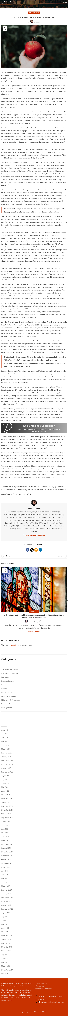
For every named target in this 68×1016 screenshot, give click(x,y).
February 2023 (6, 890)
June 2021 (5, 958)
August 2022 (5, 913)
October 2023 (6, 859)
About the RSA (41, 983)
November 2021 (7, 947)
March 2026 (5, 749)
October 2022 (6, 905)
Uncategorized (6, 707)
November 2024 (7, 810)
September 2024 (7, 817)
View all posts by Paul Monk (34, 535)
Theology (39, 544)
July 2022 (4, 916)
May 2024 (4, 833)
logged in (14, 645)
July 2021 (4, 954)
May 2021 (4, 962)
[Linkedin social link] (40, 550)
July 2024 (4, 825)
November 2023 (7, 855)
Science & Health (7, 704)
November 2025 (7, 764)
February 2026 (6, 753)
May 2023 (4, 878)
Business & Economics (9, 673)
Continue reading (34, 631)
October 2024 (6, 814)
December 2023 (7, 852)
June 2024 (5, 829)
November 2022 (7, 901)
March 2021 (5, 966)
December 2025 (7, 760)
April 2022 (5, 928)
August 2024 (5, 821)
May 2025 (4, 787)
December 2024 (7, 806)
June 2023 (5, 874)
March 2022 (5, 932)
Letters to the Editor (8, 696)
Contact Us (39, 986)
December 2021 (7, 943)
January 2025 (6, 802)
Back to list (34, 556)
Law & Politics (34, 611)
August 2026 (5, 730)
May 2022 (4, 924)
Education (5, 677)
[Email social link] (36, 550)
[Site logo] (6, 2)
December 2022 (7, 897)
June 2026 (5, 737)
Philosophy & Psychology (10, 700)
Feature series (6, 685)
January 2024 (6, 848)
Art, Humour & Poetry (9, 669)
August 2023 (5, 867)
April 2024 (5, 836)
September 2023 (7, 863)
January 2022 (6, 939)
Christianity (29, 544)
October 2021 (6, 951)
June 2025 (5, 783)
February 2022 (6, 935)
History (4, 688)
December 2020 (7, 970)
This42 (44, 1012)
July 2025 (4, 779)
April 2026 (5, 745)
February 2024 (6, 844)
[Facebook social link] (27, 550)
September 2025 (7, 772)
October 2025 (6, 768)
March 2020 (5, 973)
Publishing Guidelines (43, 988)
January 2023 (6, 893)
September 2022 (7, 909)
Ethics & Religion (34, 12)
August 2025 (5, 775)
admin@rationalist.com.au (54, 1002)
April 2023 (5, 882)
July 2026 (4, 734)
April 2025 (5, 791)
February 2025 (6, 798)
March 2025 (5, 794)
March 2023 (5, 886)
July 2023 (4, 871)
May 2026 (4, 741)
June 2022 (5, 920)
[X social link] (32, 550)
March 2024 (5, 840)
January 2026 (6, 756)
